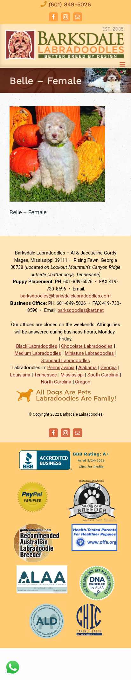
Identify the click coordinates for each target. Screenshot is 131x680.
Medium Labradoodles (38, 353)
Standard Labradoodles (65, 360)
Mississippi (72, 375)
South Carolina (102, 375)
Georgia (108, 367)
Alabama (87, 367)
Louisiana (20, 375)
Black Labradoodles (36, 346)
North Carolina (56, 382)
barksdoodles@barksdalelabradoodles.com (65, 296)
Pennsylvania (60, 367)
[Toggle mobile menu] (123, 64)
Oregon (82, 382)
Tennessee (45, 375)
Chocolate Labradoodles (87, 346)
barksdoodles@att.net (81, 310)
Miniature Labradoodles (89, 353)
